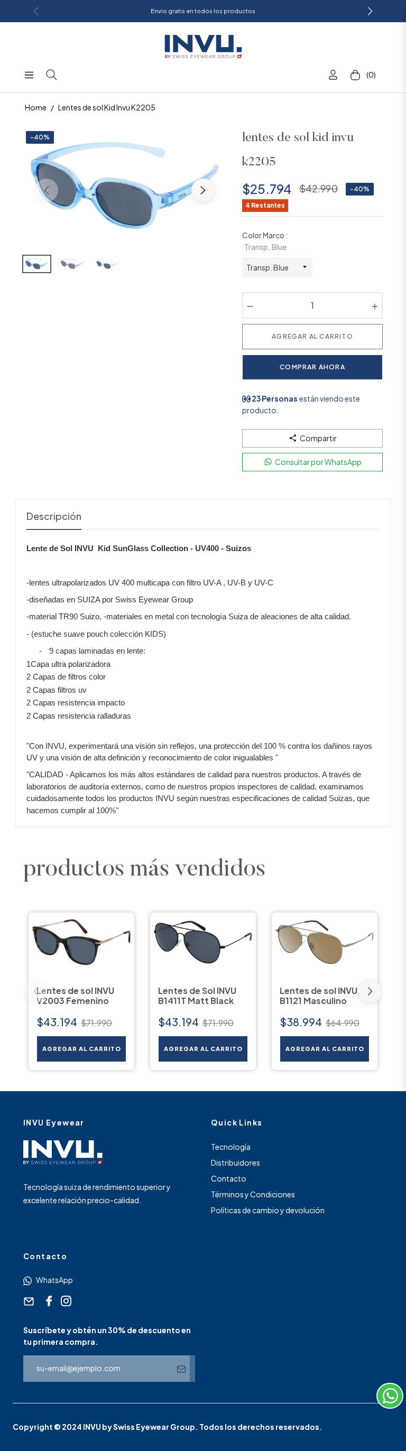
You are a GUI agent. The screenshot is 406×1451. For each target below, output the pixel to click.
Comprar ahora (312, 367)
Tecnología (231, 1146)
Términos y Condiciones (253, 1194)
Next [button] (203, 190)
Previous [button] (46, 190)
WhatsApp (54, 1280)
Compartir (318, 438)
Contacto (228, 1178)
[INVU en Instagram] (64, 1301)
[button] (370, 991)
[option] (124, 184)
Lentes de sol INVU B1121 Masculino (318, 995)
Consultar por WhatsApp (318, 462)
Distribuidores (235, 1162)
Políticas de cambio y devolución (268, 1210)
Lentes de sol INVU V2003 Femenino (75, 995)
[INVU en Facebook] (47, 1301)
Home (36, 107)
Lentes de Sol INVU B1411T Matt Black (197, 995)
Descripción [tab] (53, 516)
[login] (333, 74)
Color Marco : (265, 241)
